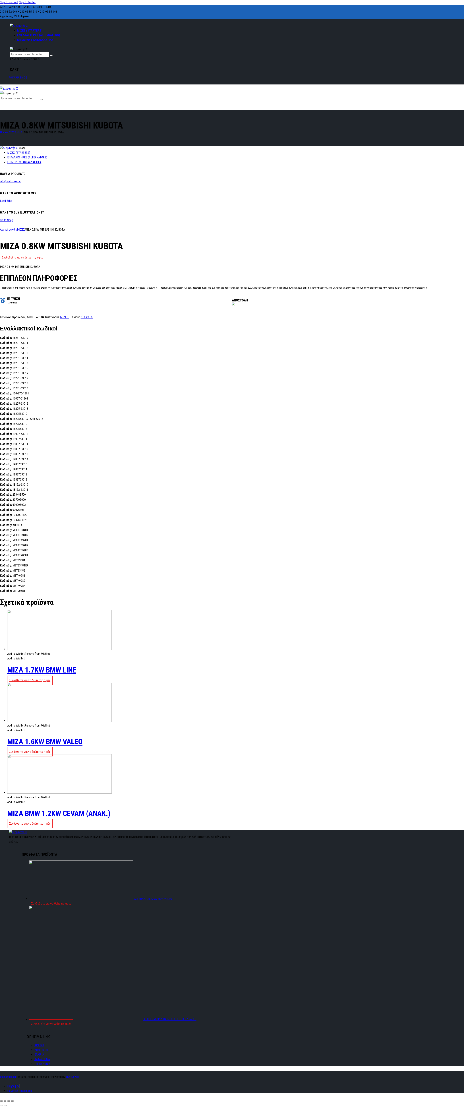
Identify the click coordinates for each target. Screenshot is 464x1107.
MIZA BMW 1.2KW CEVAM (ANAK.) (58, 813)
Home (3, 132)
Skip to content (9, 2)
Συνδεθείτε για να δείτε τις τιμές (22, 257)
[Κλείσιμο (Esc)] (1, 1101)
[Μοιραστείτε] (5, 1101)
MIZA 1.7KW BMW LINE (41, 669)
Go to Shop (6, 220)
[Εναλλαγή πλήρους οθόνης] (8, 1101)
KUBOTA (87, 317)
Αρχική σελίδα (8, 229)
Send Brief (6, 200)
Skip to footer (27, 2)
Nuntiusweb (72, 1077)
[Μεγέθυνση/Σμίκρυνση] (12, 1101)
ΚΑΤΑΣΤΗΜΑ (14, 132)
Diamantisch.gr (8, 1077)
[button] (28, 653)
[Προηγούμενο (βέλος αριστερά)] (1, 1105)
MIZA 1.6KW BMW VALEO (44, 741)
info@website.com (10, 181)
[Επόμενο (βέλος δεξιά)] (5, 1105)
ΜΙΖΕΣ (21, 229)
